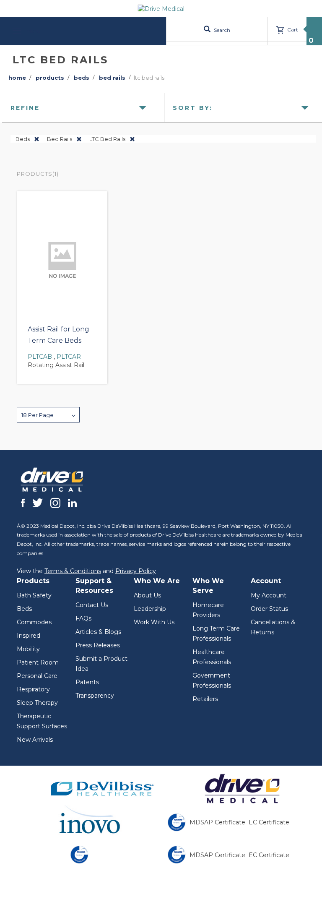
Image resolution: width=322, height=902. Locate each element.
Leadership (150, 609)
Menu (32, 31)
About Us (147, 595)
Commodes (34, 622)
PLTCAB (40, 356)
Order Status (269, 609)
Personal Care (37, 676)
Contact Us (91, 605)
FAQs (83, 618)
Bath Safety (34, 595)
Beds (24, 609)
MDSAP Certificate (217, 822)
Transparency (94, 695)
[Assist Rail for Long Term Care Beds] (62, 258)
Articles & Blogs (98, 632)
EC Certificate (269, 822)
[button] (48, 414)
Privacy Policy (135, 571)
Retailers (205, 699)
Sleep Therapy (37, 702)
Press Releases (97, 645)
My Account (268, 595)
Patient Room (38, 662)
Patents (87, 682)
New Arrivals (35, 739)
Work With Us (154, 622)
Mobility (28, 649)
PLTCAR (69, 356)
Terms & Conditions (72, 571)
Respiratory (33, 689)
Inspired (28, 635)
